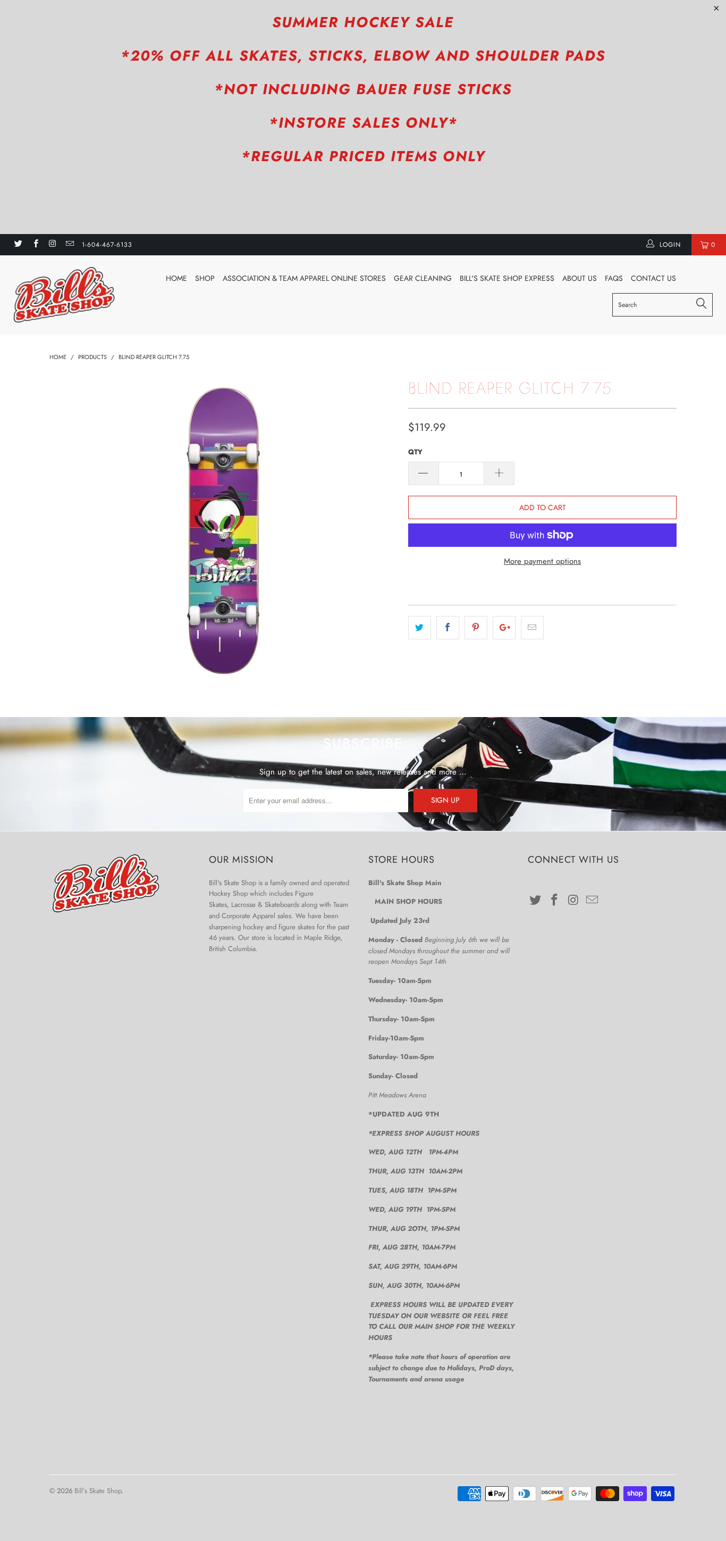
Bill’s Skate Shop (97, 1491)
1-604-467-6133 (107, 244)
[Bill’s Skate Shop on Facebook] (34, 244)
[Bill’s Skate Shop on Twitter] (17, 244)
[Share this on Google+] (504, 627)
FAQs (614, 278)
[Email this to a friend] (532, 627)
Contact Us (653, 278)
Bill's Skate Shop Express (507, 278)
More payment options (542, 561)
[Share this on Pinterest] (476, 627)
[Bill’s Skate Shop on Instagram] (52, 244)
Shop (205, 278)
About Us (579, 278)
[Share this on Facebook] (447, 627)
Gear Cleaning (423, 278)
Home (176, 278)
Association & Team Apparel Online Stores (304, 278)
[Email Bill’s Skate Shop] (69, 244)
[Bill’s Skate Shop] (63, 294)
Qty (415, 452)
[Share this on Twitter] (419, 627)
